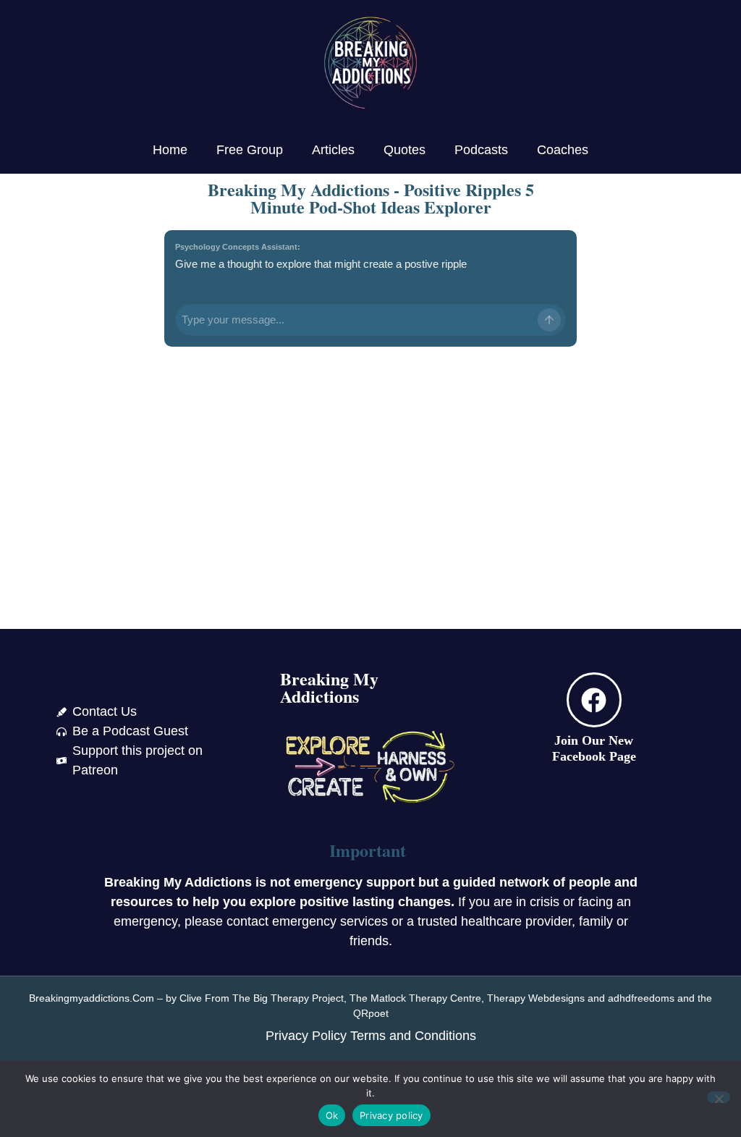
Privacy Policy (306, 1035)
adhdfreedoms (641, 998)
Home (170, 150)
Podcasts (481, 150)
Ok (332, 1115)
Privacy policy (391, 1115)
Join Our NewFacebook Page (594, 748)
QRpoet (371, 1013)
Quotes (404, 150)
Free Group (249, 150)
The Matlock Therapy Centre (415, 998)
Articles (333, 150)
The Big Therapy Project (288, 998)
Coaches (562, 150)
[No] (718, 1097)
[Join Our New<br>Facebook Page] (594, 699)
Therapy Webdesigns (536, 998)
